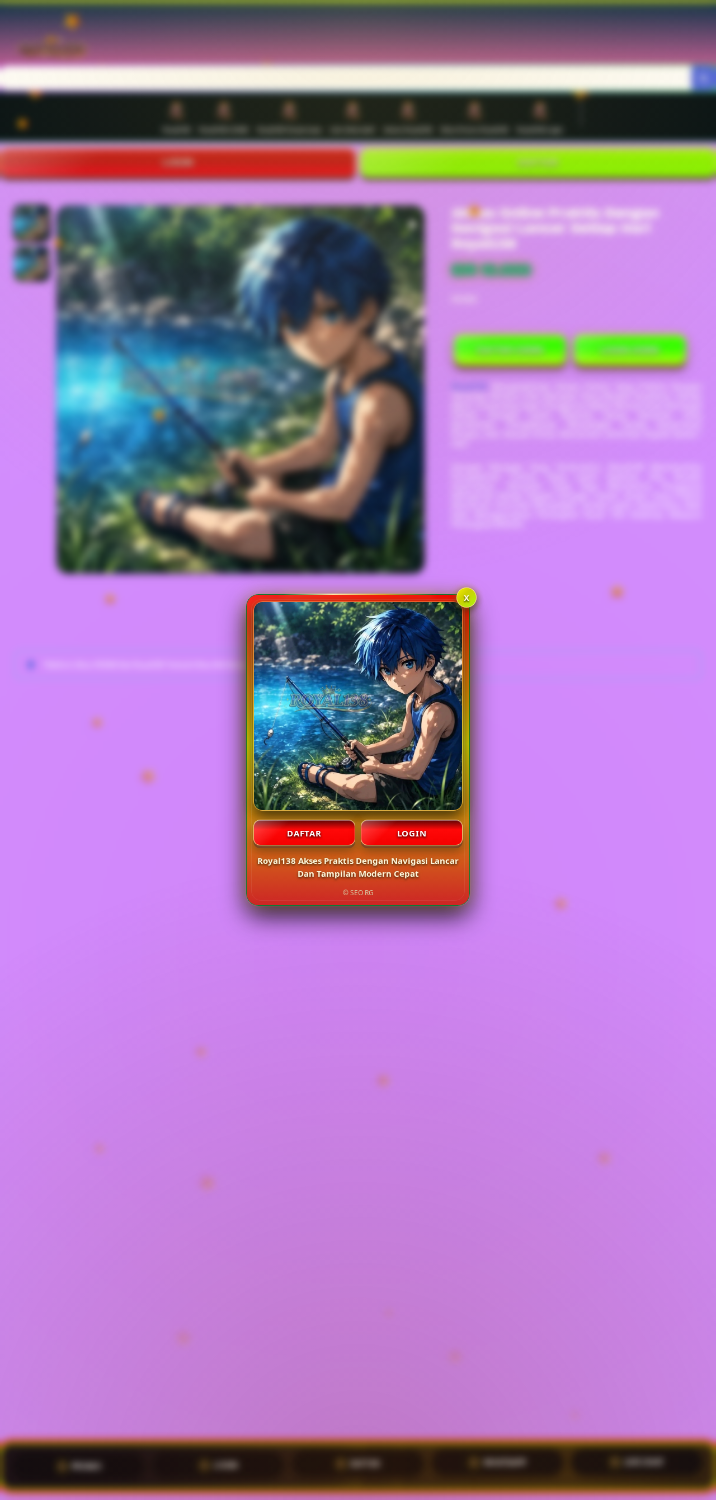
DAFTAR (304, 833)
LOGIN (412, 833)
